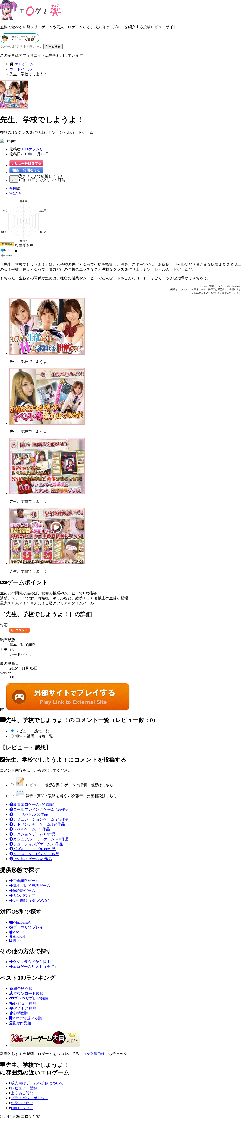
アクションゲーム (34, 834)
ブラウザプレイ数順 (31, 998)
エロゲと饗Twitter (93, 1054)
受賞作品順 (21, 1023)
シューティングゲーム (38, 844)
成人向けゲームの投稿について (37, 1083)
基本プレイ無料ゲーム (31, 886)
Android (19, 936)
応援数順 (20, 1013)
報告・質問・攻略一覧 (34, 736)
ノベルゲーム (31, 829)
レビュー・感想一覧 (32, 731)
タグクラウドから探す (31, 962)
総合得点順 (22, 989)
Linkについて (22, 1108)
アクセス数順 (25, 1008)
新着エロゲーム (33, 804)
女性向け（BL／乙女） (32, 900)
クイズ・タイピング (36, 854)
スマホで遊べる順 (27, 1018)
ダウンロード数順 (28, 993)
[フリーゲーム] (19, 42)
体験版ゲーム (24, 891)
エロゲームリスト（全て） (35, 967)
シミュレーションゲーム (41, 819)
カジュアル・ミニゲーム (41, 839)
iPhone (17, 941)
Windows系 (22, 922)
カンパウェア (24, 896)
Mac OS (18, 932)
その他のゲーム (32, 859)
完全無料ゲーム (26, 881)
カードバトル (30, 814)
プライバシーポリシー (29, 1098)
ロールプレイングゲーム (41, 809)
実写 (13, 194)
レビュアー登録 (24, 1088)
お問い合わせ (22, 1103)
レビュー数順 (25, 1003)
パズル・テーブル (34, 849)
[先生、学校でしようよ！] (47, 353)
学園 (13, 189)
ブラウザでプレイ (28, 927)
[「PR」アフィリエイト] (68, 710)
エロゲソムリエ (34, 149)
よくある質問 (22, 1093)
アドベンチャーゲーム (39, 824)
